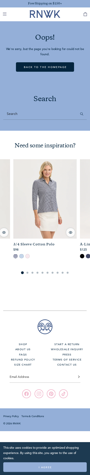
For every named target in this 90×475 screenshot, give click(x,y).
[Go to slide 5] (42, 272)
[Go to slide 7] (52, 272)
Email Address (19, 376)
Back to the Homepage (45, 67)
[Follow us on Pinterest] (51, 393)
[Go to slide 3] (32, 272)
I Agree (45, 467)
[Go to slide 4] (37, 272)
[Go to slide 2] (27, 272)
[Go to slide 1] (22, 272)
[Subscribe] (79, 376)
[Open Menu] (5, 14)
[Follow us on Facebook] (26, 393)
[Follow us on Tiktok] (63, 393)
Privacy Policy (11, 416)
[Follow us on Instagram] (39, 393)
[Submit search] (82, 114)
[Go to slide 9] (62, 272)
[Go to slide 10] (67, 272)
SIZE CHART (23, 364)
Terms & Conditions (32, 416)
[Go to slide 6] (47, 272)
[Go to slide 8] (57, 272)
